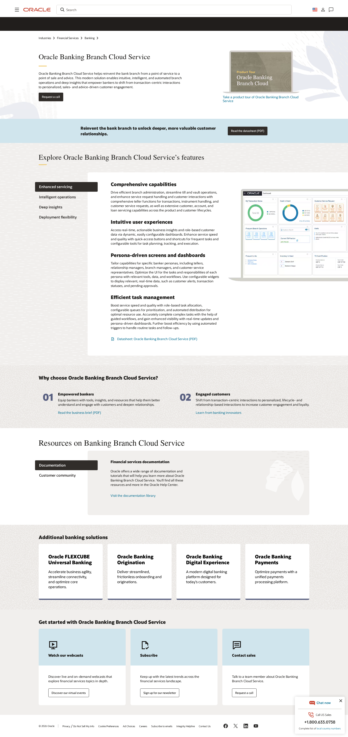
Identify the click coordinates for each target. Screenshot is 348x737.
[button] (16, 9)
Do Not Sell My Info (83, 726)
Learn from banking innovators (218, 412)
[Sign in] (323, 9)
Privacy (66, 726)
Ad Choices (129, 726)
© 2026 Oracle (46, 726)
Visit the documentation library (133, 495)
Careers (143, 726)
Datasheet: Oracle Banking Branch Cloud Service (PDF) (157, 339)
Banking (90, 38)
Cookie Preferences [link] (108, 726)
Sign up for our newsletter (159, 693)
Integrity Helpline (185, 726)
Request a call (51, 97)
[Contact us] (331, 9)
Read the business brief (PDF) (79, 412)
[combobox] (174, 9)
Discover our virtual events (69, 693)
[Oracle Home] (37, 9)
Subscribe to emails (161, 726)
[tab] (66, 187)
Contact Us (205, 726)
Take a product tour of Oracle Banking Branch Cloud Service (260, 99)
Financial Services (68, 38)
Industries (45, 38)
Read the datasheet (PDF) (247, 131)
